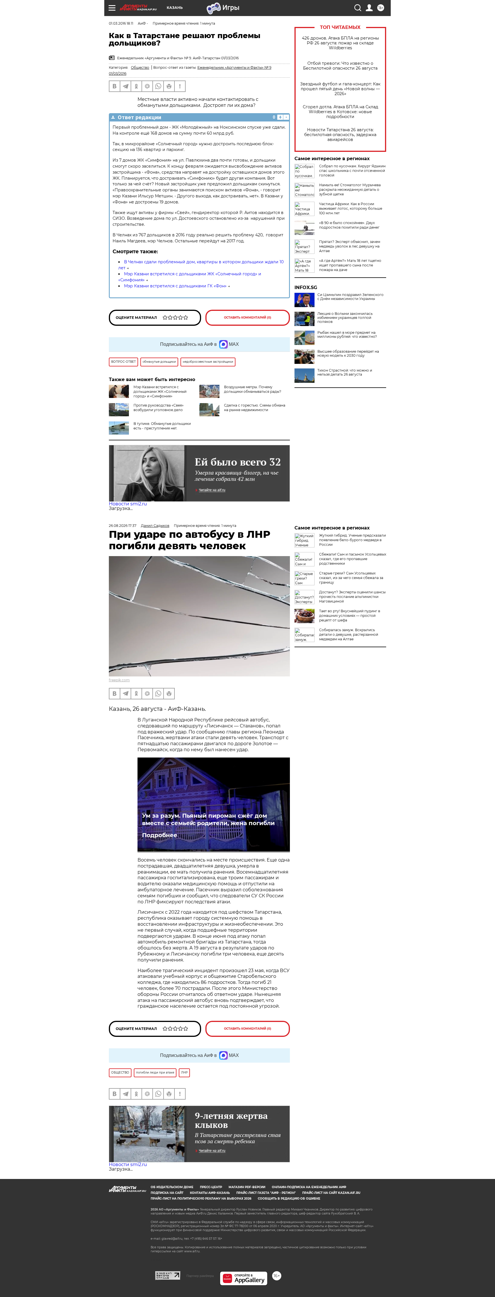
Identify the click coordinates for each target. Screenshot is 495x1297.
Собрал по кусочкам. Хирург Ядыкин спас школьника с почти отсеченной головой (352, 170)
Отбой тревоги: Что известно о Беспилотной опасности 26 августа (340, 66)
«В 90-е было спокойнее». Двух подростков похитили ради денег (349, 225)
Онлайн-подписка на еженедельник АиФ (309, 1187)
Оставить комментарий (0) (247, 317)
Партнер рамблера (200, 1276)
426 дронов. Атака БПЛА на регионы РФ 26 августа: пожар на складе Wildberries (340, 43)
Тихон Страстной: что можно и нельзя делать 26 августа (344, 372)
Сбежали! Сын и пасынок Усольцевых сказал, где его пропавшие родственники (352, 559)
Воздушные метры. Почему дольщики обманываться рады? (252, 389)
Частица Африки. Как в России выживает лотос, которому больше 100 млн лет (350, 208)
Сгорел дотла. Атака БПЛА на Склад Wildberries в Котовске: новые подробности (340, 112)
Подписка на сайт (167, 1193)
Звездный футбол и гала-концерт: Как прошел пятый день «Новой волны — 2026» (340, 89)
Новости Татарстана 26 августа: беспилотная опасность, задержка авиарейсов (340, 134)
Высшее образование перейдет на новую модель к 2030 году (348, 354)
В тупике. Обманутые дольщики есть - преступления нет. (162, 425)
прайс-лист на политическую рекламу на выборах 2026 (201, 1198)
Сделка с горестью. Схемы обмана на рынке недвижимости (254, 407)
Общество (140, 67)
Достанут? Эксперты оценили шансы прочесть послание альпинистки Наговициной (352, 596)
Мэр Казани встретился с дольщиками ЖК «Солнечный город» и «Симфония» (159, 391)
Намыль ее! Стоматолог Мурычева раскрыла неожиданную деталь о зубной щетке (350, 189)
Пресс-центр (211, 1187)
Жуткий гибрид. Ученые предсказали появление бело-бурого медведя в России (352, 540)
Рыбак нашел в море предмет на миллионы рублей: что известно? (347, 335)
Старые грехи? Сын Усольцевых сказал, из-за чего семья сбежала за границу (351, 577)
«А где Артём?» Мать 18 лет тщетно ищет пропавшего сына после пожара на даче (350, 265)
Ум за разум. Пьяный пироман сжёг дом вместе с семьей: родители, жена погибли (208, 819)
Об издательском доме (172, 1187)
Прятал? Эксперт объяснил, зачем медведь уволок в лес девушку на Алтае (349, 246)
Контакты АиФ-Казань (210, 1193)
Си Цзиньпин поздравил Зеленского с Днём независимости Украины (350, 297)
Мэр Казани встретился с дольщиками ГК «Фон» (175, 286)
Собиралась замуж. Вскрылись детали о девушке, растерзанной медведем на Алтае (348, 634)
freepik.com (119, 680)
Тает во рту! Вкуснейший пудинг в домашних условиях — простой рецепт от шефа (349, 615)
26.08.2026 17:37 (122, 525)
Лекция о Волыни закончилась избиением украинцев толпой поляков (345, 318)
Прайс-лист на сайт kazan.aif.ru (331, 1193)
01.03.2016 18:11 (121, 23)
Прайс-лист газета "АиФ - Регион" (266, 1193)
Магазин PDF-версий (247, 1187)
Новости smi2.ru (128, 504)
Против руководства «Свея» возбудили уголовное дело (158, 407)
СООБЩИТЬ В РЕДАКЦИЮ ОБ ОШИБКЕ (289, 1198)
